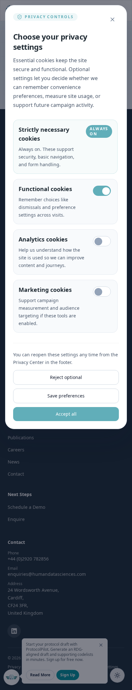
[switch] (102, 190)
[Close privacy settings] (112, 19)
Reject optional (66, 377)
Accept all (66, 414)
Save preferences (66, 396)
